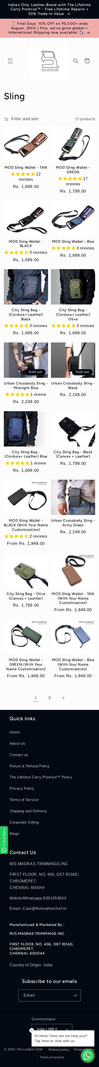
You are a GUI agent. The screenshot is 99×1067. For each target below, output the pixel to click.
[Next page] (63, 697)
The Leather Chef (30, 1049)
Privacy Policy (22, 788)
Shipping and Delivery (28, 811)
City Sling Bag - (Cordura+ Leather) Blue (26, 454)
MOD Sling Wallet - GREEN (73, 169)
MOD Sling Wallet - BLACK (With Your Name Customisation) (26, 525)
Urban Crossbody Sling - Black (73, 385)
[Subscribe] (74, 995)
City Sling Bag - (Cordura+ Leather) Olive (73, 314)
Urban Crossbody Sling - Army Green (73, 522)
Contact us (19, 755)
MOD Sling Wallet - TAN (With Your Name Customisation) (73, 598)
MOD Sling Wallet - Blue (73, 241)
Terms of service (52, 1057)
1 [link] (36, 698)
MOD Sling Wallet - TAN (26, 167)
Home (15, 732)
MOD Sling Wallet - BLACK (26, 243)
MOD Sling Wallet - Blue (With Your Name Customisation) (73, 664)
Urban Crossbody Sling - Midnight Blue (26, 385)
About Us (17, 743)
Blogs (14, 834)
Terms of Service (24, 800)
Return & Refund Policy (30, 766)
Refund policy (59, 1049)
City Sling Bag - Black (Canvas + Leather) (73, 454)
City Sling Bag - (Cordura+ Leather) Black (26, 314)
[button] (10, 60)
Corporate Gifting (24, 822)
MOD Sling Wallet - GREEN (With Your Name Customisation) (26, 664)
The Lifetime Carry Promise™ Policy (41, 777)
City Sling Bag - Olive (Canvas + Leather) (25, 596)
